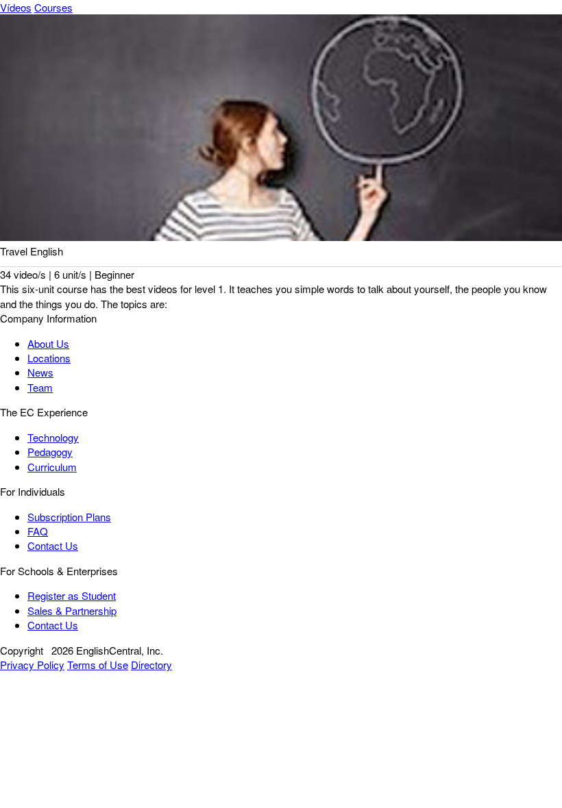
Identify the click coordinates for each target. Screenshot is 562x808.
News (40, 372)
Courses (53, 7)
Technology (53, 437)
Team (40, 387)
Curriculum (52, 466)
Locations (49, 358)
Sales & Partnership (72, 610)
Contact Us (52, 545)
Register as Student (71, 595)
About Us (48, 343)
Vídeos (16, 7)
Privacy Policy (32, 664)
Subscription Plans (69, 516)
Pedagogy (50, 451)
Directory (151, 664)
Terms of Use (97, 664)
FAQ (37, 531)
